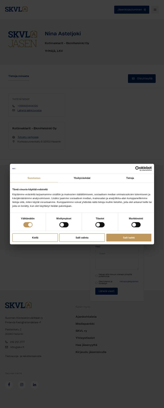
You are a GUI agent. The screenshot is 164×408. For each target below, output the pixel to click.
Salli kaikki (129, 237)
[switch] (64, 224)
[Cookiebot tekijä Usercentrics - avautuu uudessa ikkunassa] (138, 168)
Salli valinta (82, 237)
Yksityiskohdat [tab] (82, 177)
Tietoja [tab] (130, 177)
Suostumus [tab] (34, 177)
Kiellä (35, 237)
